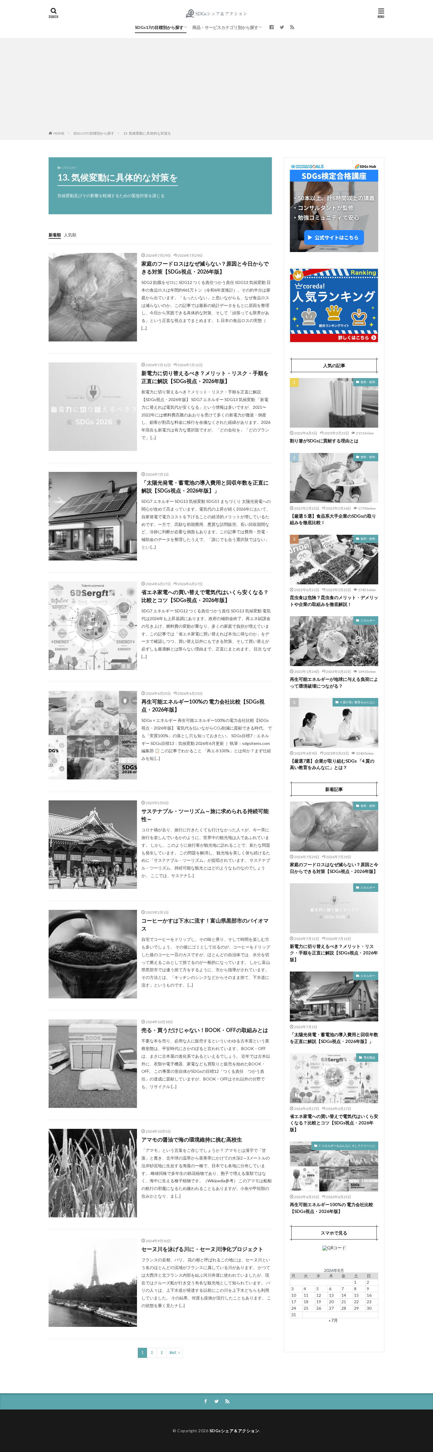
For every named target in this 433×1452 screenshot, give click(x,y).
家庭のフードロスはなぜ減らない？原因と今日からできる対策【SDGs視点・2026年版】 (205, 267)
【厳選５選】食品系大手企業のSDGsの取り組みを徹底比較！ (333, 519)
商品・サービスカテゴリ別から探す (225, 27)
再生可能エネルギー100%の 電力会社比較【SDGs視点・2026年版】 (203, 705)
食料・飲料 (368, 382)
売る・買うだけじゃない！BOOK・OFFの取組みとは (204, 1030)
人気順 (70, 234)
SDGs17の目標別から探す (159, 27)
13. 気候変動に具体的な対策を (147, 133)
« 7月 (333, 1320)
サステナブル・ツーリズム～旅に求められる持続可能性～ (205, 815)
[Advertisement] (216, 86)
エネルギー (368, 620)
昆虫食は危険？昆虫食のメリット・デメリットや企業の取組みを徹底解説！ (334, 601)
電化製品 (369, 1057)
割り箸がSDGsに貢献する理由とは (324, 440)
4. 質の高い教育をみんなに (357, 702)
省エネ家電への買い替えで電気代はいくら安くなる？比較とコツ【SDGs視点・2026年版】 (205, 596)
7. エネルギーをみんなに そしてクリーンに (347, 1145)
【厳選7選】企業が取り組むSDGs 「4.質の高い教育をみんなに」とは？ (332, 764)
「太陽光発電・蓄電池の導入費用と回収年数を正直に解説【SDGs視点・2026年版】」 (205, 486)
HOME (59, 133)
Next (173, 1352)
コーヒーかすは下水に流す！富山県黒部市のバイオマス (205, 924)
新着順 (55, 234)
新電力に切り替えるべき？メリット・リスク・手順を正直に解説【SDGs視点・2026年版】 (205, 377)
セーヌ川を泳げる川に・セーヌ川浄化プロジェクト (202, 1249)
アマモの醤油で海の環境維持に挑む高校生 (191, 1139)
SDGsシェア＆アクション (234, 1430)
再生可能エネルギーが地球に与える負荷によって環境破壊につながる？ (334, 682)
